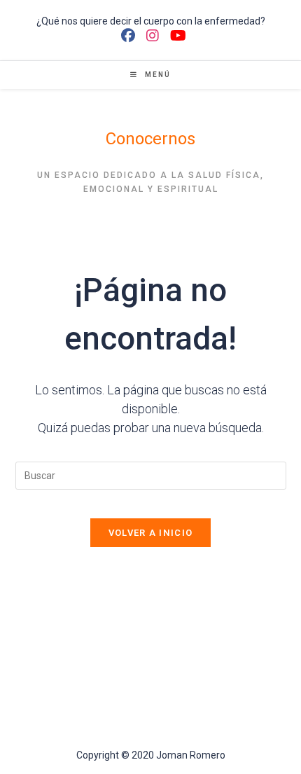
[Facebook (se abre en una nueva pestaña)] (128, 36)
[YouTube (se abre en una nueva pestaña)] (175, 36)
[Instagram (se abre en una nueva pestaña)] (152, 36)
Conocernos (150, 138)
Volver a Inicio (150, 532)
